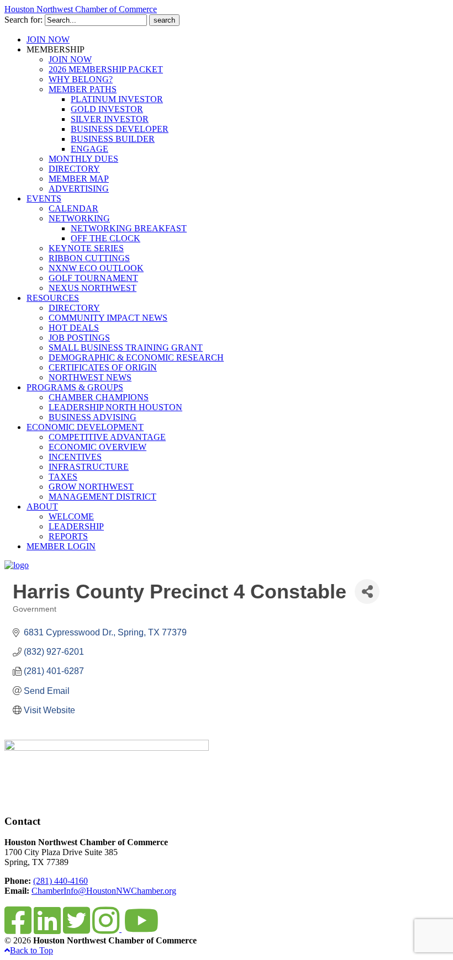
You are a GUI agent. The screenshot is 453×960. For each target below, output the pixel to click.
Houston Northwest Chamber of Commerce (80, 9)
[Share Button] (367, 591)
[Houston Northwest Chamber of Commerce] (16, 565)
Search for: (23, 19)
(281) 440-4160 (60, 880)
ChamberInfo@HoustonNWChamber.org (103, 890)
